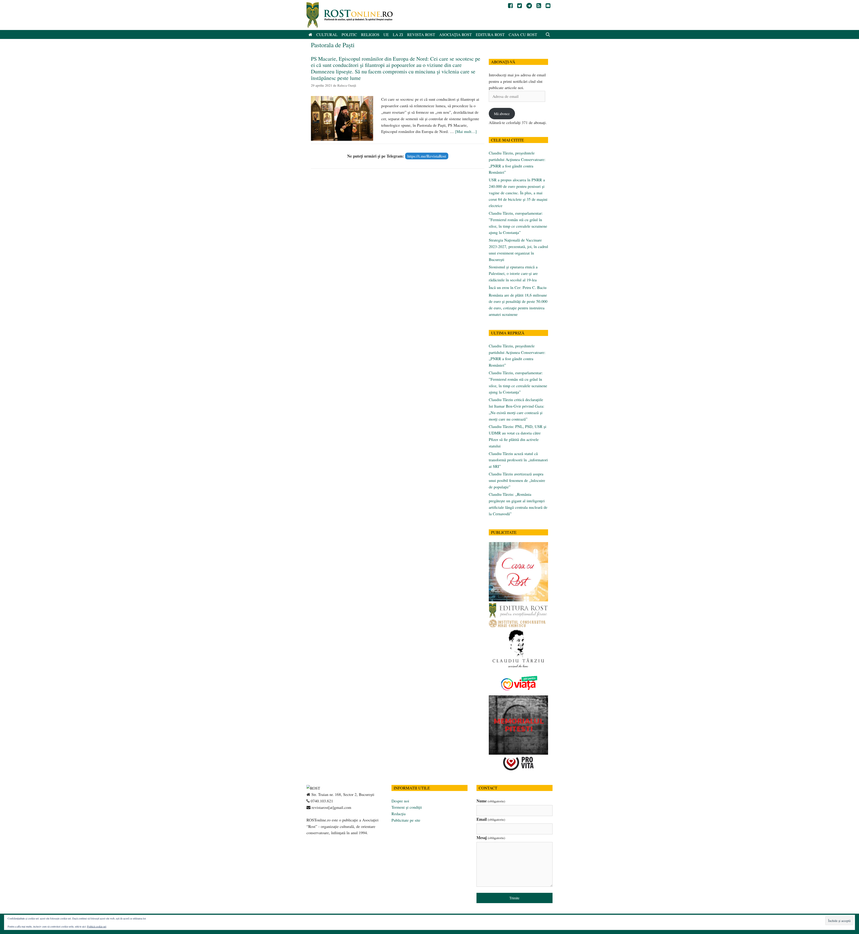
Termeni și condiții (406, 807)
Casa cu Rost (523, 34)
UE (386, 34)
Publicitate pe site (405, 820)
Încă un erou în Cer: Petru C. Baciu (517, 287)
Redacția (398, 813)
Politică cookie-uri (96, 926)
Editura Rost (490, 34)
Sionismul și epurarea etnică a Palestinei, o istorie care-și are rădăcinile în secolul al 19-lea (513, 273)
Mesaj (490, 837)
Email (490, 819)
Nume (490, 801)
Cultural (327, 34)
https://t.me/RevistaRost (426, 156)
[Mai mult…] (466, 131)
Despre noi (400, 801)
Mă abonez (502, 113)
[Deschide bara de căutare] (548, 34)
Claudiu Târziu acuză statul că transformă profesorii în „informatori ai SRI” (518, 460)
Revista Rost (421, 34)
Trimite (514, 898)
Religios (370, 34)
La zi (398, 34)
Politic (349, 34)
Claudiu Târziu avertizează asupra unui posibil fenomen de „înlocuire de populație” (517, 480)
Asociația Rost (455, 34)
